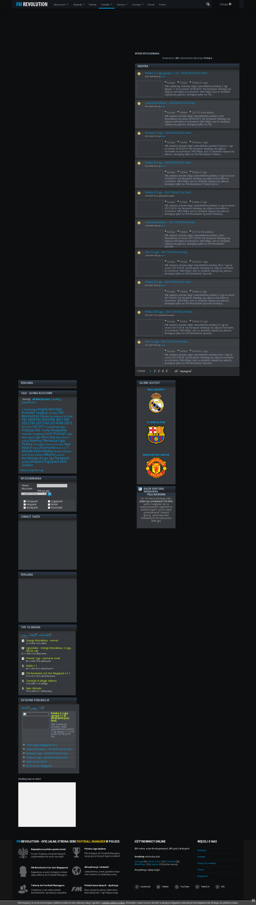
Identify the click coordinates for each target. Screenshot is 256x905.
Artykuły (24, 708)
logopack (51, 461)
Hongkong (38, 433)
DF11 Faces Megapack (39, 766)
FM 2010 (42, 419)
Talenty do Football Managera (47, 885)
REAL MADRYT (156, 389)
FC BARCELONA (156, 422)
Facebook (145, 886)
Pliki (41, 708)
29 (175, 371)
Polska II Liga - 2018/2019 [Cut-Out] (168, 162)
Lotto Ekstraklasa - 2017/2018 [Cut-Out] (170, 222)
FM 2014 (51, 423)
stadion (27, 465)
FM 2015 (65, 423)
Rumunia (47, 447)
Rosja (36, 447)
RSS (222, 886)
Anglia (42, 409)
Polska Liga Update (95, 848)
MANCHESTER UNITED (156, 454)
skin (63, 461)
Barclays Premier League (42, 411)
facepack (62, 458)
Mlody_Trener (156, 861)
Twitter (165, 886)
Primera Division (54, 444)
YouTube (184, 886)
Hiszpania (59, 430)
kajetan (157, 864)
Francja (28, 430)
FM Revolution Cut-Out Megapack (49, 867)
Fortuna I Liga (200, 142)
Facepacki (139, 73)
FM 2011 (56, 419)
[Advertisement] (47, 544)
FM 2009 (28, 419)
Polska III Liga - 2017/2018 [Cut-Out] (168, 311)
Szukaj (208, 4)
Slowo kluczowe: (27, 487)
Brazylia (53, 413)
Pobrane (32, 635)
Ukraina (57, 451)
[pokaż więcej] (170, 864)
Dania (44, 416)
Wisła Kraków (35, 454)
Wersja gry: (43, 490)
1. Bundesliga (29, 409)
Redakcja (201, 850)
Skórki (54, 504)
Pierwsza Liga (53, 440)
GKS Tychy (42, 430)
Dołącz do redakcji (206, 863)
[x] (253, 900)
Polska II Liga (199, 172)
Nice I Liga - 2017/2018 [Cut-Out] (166, 252)
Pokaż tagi (31, 470)
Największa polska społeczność (48, 849)
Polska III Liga (200, 82)
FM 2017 (38, 426)
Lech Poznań (55, 433)
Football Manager (55, 427)
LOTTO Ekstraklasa (203, 112)
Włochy (50, 454)
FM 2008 (68, 416)
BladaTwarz (142, 864)
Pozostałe (56, 507)
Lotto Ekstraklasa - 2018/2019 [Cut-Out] (170, 103)
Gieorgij (141, 861)
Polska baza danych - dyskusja (101, 885)
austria (60, 454)
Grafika (34, 708)
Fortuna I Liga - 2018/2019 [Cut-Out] (168, 132)
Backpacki (32, 507)
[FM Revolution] (34, 4)
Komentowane (44, 635)
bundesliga (30, 458)
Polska (183, 82)
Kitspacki (31, 504)
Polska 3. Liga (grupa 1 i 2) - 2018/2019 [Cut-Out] (176, 73)
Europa (171, 82)
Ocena (23, 635)
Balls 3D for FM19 (36, 761)
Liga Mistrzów (44, 437)
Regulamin (202, 876)
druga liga (46, 458)
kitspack (37, 461)
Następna (185, 371)
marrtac (162, 106)
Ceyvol (162, 76)
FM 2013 (37, 423)
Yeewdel (172, 861)
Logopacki (56, 501)
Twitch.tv (205, 886)
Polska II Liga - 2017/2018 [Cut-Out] (168, 192)
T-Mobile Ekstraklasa (45, 449)
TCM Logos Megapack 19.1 (41, 745)
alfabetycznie (41, 399)
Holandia (27, 433)
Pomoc (200, 869)
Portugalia (39, 444)
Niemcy (36, 440)
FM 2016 (27, 427)
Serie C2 (60, 447)
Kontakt (201, 856)
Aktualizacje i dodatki (96, 867)
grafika (25, 461)
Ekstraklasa (55, 416)
